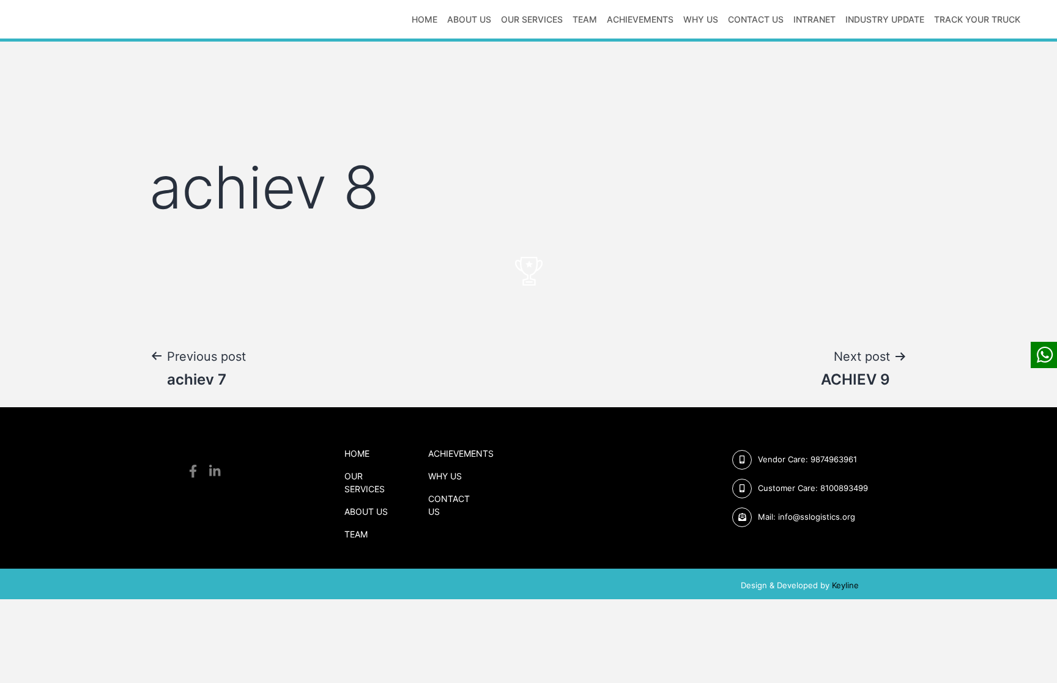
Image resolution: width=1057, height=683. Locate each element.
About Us (366, 511)
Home (424, 19)
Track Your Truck (977, 19)
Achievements (640, 19)
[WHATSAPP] (1044, 355)
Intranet (814, 19)
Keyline (845, 585)
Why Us (700, 19)
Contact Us (756, 19)
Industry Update (884, 19)
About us (469, 19)
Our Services (532, 19)
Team (585, 19)
